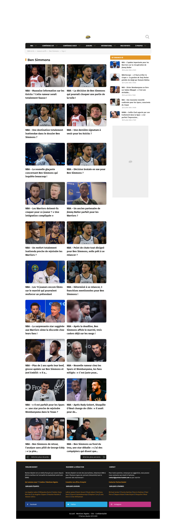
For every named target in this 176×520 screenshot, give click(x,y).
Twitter (73, 504)
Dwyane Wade (119, 494)
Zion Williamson (77, 497)
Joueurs (89, 46)
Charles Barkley (126, 492)
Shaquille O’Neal (141, 494)
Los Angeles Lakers (31, 492)
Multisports (125, 46)
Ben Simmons (54, 51)
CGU (92, 514)
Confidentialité (101, 514)
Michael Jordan (114, 492)
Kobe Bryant (129, 494)
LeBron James (70, 492)
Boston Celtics (30, 497)
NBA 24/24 (30, 51)
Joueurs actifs (41, 51)
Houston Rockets (54, 494)
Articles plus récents (40, 457)
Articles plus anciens (91, 457)
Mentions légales (82, 514)
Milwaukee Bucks (45, 492)
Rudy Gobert (91, 492)
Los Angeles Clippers (39, 494)
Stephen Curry (94, 494)
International (106, 46)
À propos (139, 46)
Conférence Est (48, 46)
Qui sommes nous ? (31, 482)
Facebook (33, 504)
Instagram (117, 504)
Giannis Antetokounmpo (79, 494)
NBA (31, 46)
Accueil (72, 514)
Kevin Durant (80, 492)
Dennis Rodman (138, 492)
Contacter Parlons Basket (117, 482)
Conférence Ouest (70, 46)
